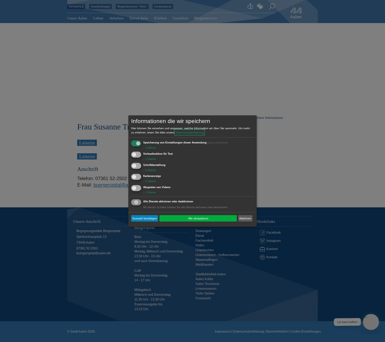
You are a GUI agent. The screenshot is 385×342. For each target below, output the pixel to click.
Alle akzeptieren (198, 218)
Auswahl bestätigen (144, 218)
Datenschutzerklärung (190, 132)
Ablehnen (245, 218)
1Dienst (149, 147)
